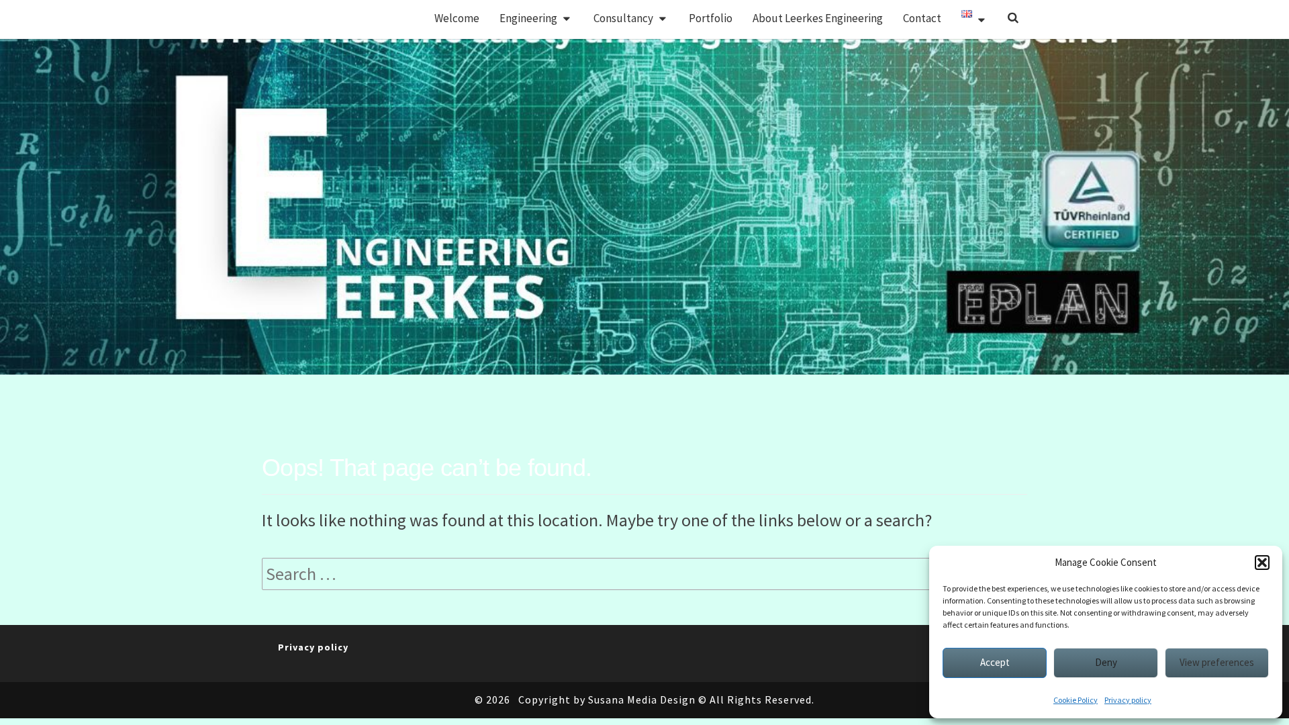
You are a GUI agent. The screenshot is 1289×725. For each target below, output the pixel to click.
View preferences (1217, 662)
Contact (922, 18)
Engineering (528, 18)
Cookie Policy (1075, 700)
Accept (995, 662)
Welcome (456, 18)
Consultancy (623, 18)
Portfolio (710, 18)
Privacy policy (1127, 700)
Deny (1106, 662)
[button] (1262, 562)
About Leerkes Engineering (818, 18)
